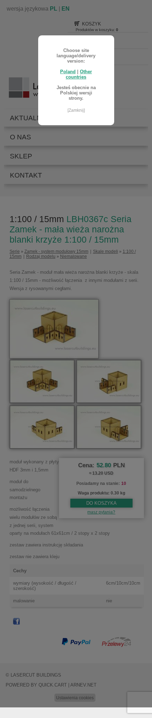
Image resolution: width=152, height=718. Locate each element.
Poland (68, 71)
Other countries (79, 74)
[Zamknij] (76, 110)
